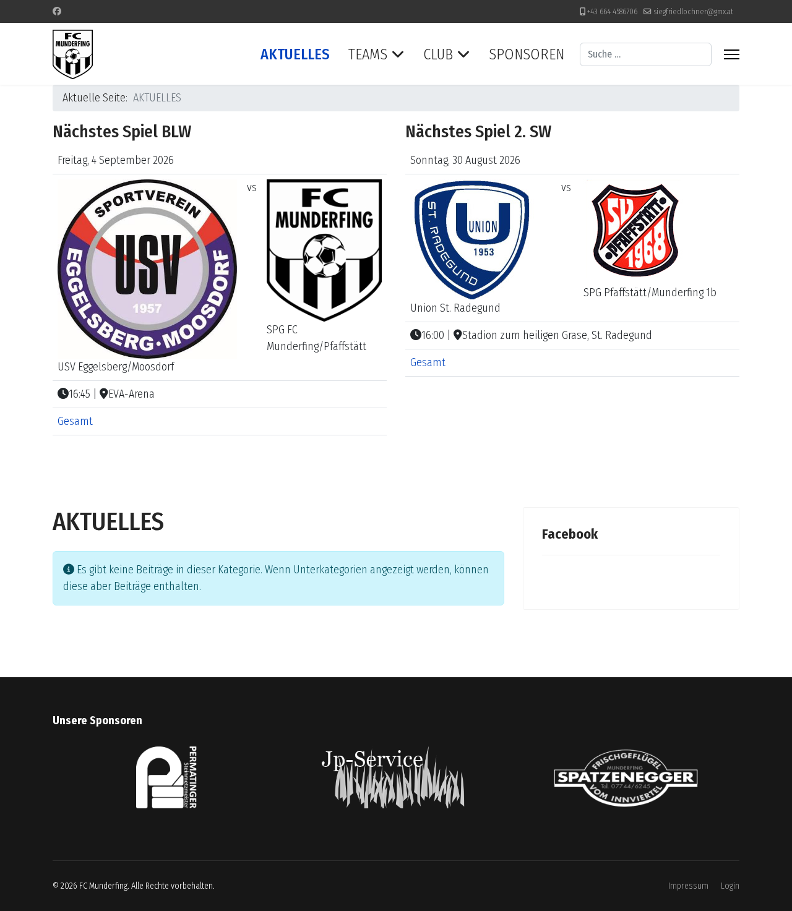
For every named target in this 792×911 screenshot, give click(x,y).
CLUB (438, 54)
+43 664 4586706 (612, 11)
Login (730, 886)
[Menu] (731, 54)
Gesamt (75, 421)
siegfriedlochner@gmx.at (693, 11)
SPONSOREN (526, 54)
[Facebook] (57, 11)
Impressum (688, 886)
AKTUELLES (295, 54)
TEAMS (367, 54)
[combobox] (646, 54)
